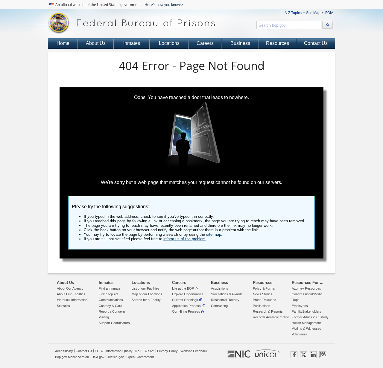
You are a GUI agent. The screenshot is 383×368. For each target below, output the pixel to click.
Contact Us (316, 43)
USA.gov (98, 357)
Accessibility (64, 351)
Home (63, 43)
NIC (238, 354)
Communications (111, 300)
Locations (169, 43)
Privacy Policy (167, 351)
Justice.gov (115, 357)
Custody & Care (110, 306)
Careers (205, 43)
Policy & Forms (264, 288)
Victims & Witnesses (306, 328)
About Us (96, 43)
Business (240, 43)
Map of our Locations (147, 294)
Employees (300, 306)
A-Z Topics (293, 13)
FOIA (329, 13)
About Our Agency (70, 288)
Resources (277, 43)
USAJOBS (322, 354)
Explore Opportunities (187, 294)
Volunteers (299, 334)
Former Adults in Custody (310, 317)
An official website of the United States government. (117, 4)
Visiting (104, 317)
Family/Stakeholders (306, 311)
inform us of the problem (184, 239)
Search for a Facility (146, 300)
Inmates (131, 43)
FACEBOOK (294, 354)
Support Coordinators (114, 323)
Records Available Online (271, 317)
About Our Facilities (71, 294)
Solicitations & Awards (227, 294)
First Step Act (108, 294)
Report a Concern (112, 311)
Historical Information (72, 300)
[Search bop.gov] (327, 25)
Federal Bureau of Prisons (131, 23)
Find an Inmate (109, 288)
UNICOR (267, 353)
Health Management (306, 323)
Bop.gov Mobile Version (72, 357)
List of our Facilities (145, 288)
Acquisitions (219, 288)
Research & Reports (268, 311)
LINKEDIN (313, 354)
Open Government (140, 357)
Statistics (63, 306)
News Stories (262, 294)
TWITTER (303, 354)
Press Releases (264, 300)
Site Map (313, 13)
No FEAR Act (144, 351)
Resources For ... (307, 282)
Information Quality (119, 351)
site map (213, 234)
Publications (261, 306)
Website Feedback (194, 351)
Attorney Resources (306, 288)
